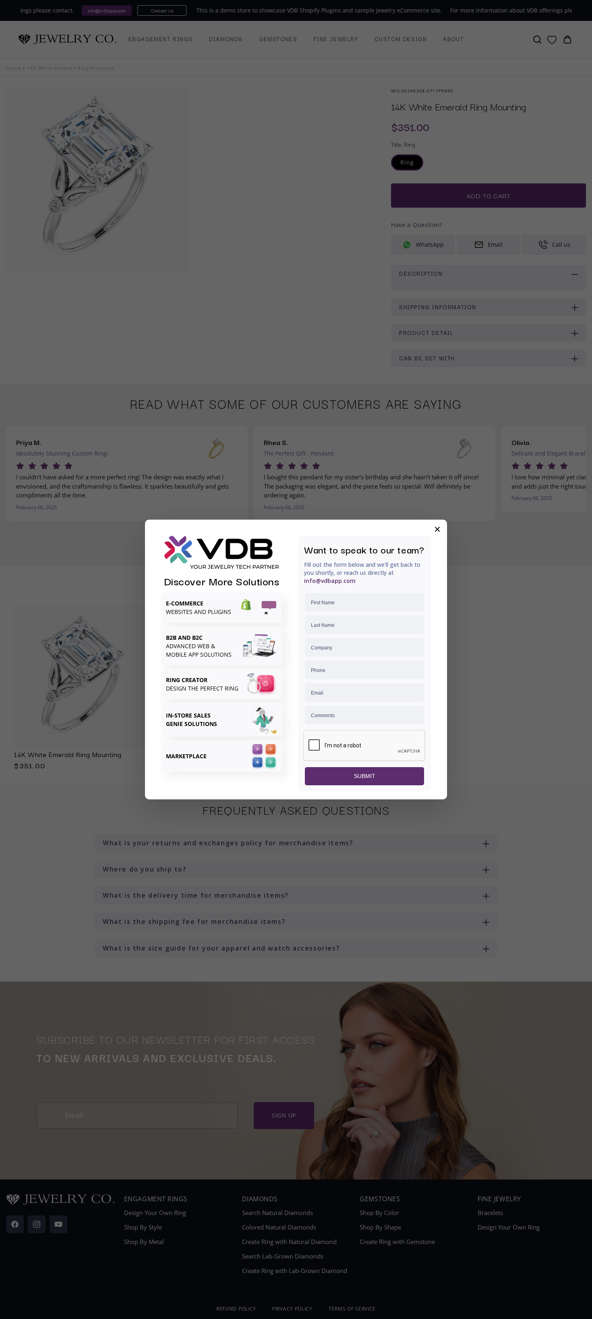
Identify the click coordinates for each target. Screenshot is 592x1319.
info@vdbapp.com (330, 581)
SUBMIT (364, 776)
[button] (437, 529)
